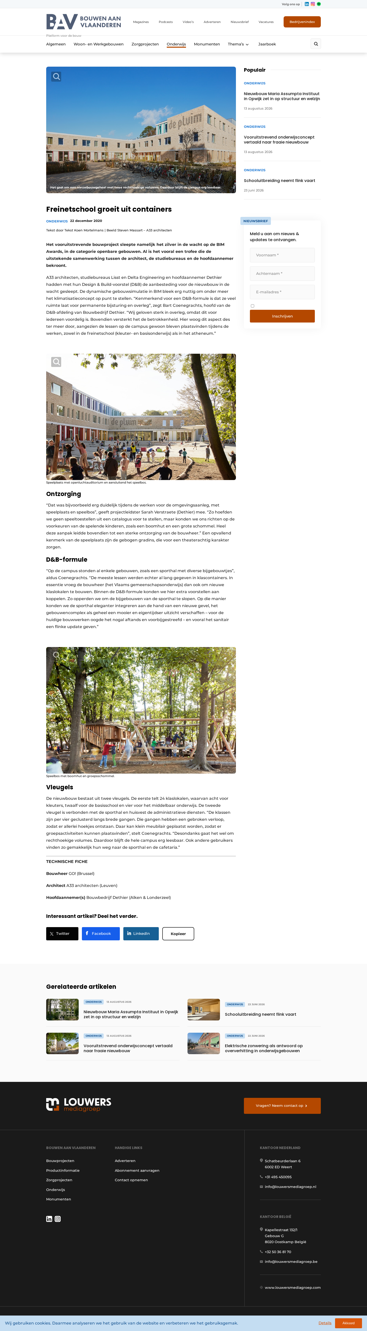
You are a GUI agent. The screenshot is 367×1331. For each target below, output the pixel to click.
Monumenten (207, 44)
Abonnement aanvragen (137, 1170)
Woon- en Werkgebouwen (99, 44)
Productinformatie (63, 1170)
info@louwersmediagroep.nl (290, 1186)
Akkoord (349, 1323)
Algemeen (56, 44)
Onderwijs (176, 44)
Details (325, 1323)
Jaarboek (267, 44)
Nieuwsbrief (240, 22)
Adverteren (212, 22)
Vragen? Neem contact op (279, 1105)
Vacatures (266, 22)
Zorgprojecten (145, 44)
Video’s (188, 22)
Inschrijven (282, 316)
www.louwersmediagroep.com (293, 1287)
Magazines (141, 22)
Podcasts (166, 22)
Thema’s (236, 44)
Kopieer (178, 933)
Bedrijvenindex (302, 22)
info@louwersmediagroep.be (291, 1261)
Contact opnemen (131, 1180)
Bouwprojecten (60, 1161)
